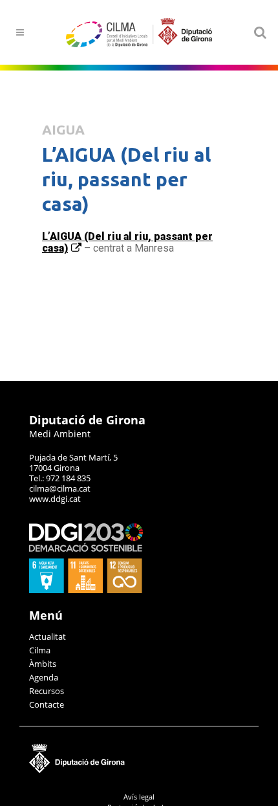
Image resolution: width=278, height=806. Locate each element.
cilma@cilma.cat (60, 488)
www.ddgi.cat (55, 499)
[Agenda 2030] (86, 590)
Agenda (43, 677)
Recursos (46, 691)
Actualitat (47, 636)
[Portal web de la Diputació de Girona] (139, 770)
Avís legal (139, 796)
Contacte (46, 704)
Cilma (39, 650)
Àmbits (42, 664)
